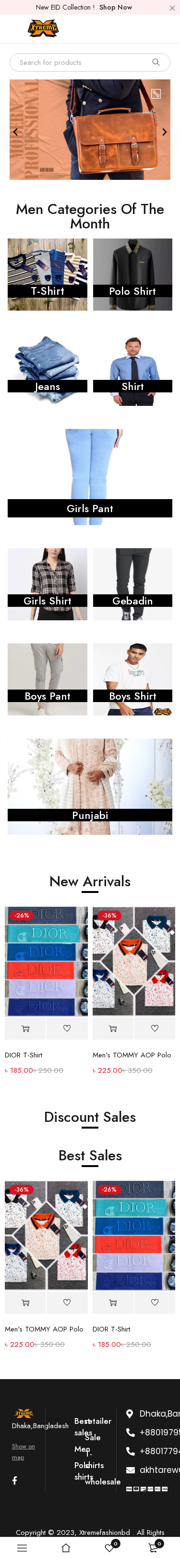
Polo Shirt (132, 291)
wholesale (103, 1481)
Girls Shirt (48, 600)
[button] (15, 132)
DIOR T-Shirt (23, 1055)
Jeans (47, 386)
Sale (93, 1437)
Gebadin (132, 600)
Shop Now (115, 7)
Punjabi (90, 815)
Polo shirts (83, 1471)
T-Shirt (47, 291)
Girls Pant (90, 508)
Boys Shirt (132, 696)
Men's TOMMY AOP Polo (132, 1055)
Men (82, 1449)
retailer (98, 1421)
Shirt (132, 386)
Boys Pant (47, 696)
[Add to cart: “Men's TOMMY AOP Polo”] (113, 1029)
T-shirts (94, 1459)
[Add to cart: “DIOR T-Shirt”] (25, 1029)
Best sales (83, 1426)
